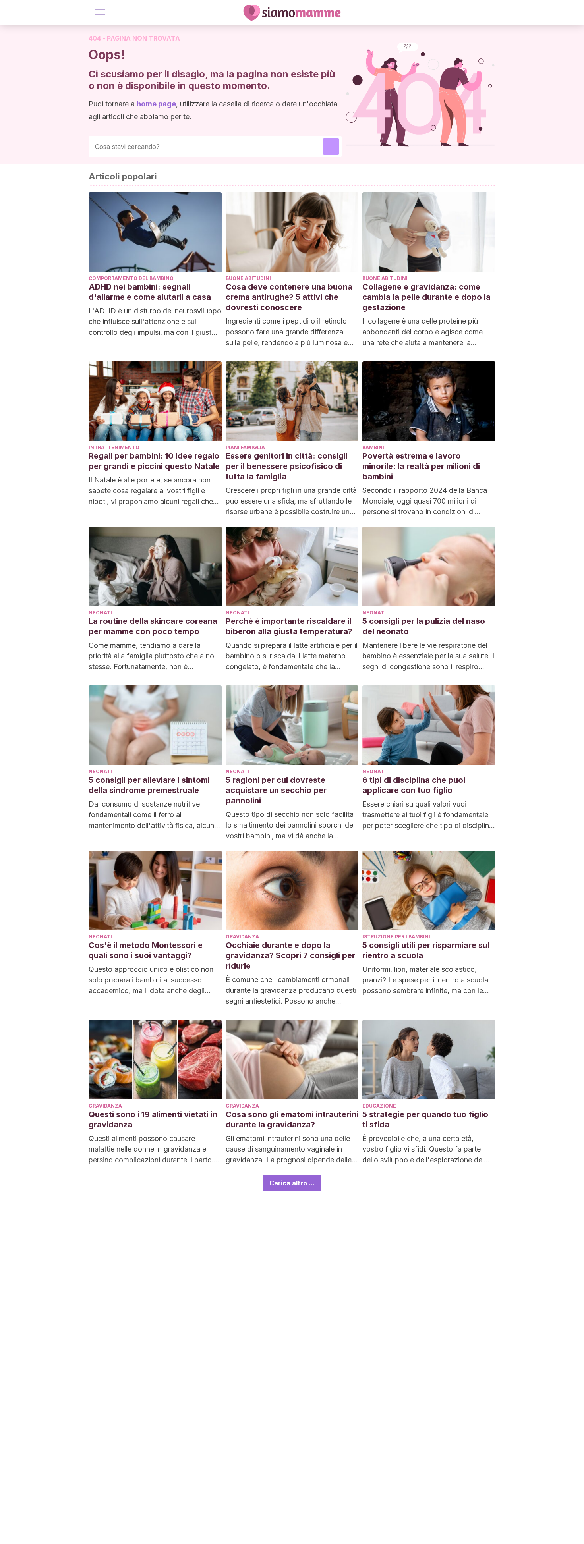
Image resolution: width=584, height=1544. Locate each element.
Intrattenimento (114, 447)
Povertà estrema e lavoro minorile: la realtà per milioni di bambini (421, 466)
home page (156, 104)
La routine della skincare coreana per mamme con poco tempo (153, 626)
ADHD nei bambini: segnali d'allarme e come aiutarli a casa (150, 292)
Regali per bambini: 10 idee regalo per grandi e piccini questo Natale (154, 461)
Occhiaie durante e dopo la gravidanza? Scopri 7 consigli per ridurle (290, 955)
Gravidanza (242, 937)
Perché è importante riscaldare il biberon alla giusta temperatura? (289, 626)
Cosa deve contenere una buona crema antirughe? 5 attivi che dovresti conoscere (289, 297)
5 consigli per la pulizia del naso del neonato (423, 626)
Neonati (100, 613)
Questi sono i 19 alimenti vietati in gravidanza (153, 1119)
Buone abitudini (248, 278)
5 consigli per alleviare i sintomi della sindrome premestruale (149, 785)
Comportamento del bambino (131, 278)
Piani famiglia (245, 447)
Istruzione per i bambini (396, 937)
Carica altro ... (292, 1183)
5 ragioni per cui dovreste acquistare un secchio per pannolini (276, 790)
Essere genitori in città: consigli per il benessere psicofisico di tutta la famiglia (287, 466)
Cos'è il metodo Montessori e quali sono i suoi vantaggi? (146, 950)
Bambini (373, 447)
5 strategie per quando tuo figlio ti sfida (425, 1119)
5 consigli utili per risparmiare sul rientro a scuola (425, 950)
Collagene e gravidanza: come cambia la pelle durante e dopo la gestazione (426, 297)
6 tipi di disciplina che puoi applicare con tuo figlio (413, 785)
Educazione (379, 1106)
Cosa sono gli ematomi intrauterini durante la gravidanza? (292, 1119)
